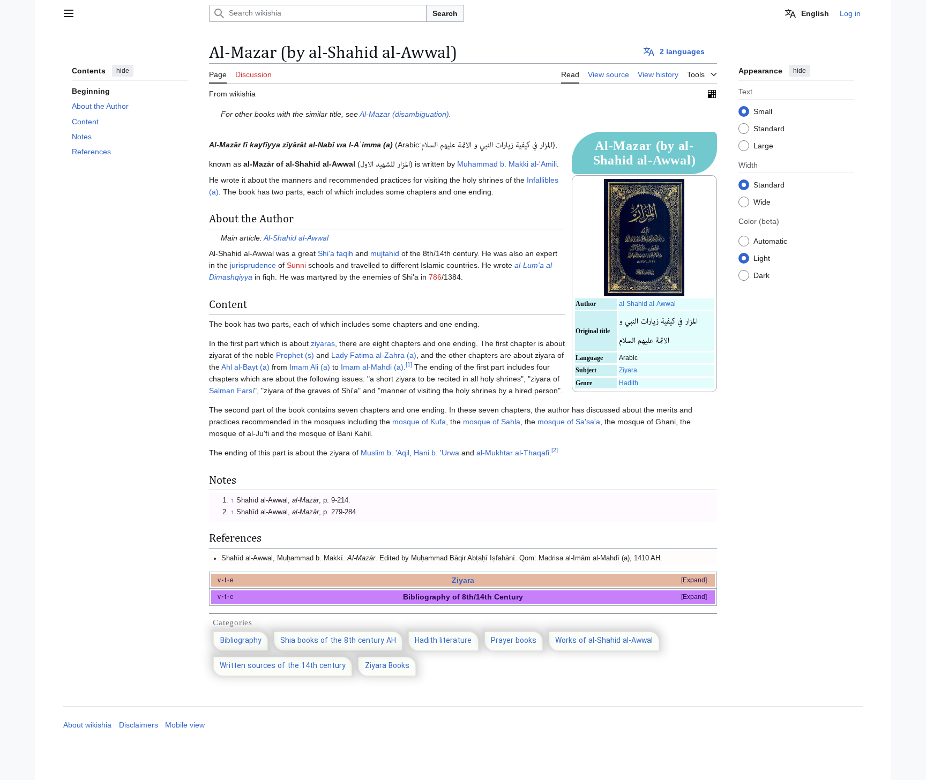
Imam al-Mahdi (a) (372, 367)
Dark (761, 275)
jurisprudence (253, 265)
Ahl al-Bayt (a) (245, 367)
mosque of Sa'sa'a (568, 421)
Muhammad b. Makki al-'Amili (507, 164)
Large (763, 145)
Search (445, 13)
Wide (762, 201)
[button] (68, 13)
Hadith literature (443, 641)
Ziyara (628, 370)
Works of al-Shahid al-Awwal (604, 641)
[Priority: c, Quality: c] (712, 93)
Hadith (628, 383)
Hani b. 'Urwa (436, 452)
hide (122, 70)
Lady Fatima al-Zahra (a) (373, 355)
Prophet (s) (295, 355)
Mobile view (185, 725)
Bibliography (241, 641)
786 (435, 277)
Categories (232, 622)
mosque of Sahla (491, 421)
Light (761, 257)
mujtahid (384, 253)
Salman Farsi (231, 390)
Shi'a (326, 253)
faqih (345, 253)
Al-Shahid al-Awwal (296, 238)
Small (762, 111)
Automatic (770, 240)
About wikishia (87, 725)
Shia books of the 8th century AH (338, 641)
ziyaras (323, 343)
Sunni (296, 265)
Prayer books (513, 641)
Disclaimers (138, 725)
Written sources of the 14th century (283, 666)
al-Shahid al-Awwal (647, 304)
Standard (769, 128)
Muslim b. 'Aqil (385, 452)
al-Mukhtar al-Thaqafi (512, 452)
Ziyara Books (387, 666)
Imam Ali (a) (309, 367)
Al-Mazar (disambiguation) (404, 114)
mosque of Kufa (419, 421)
